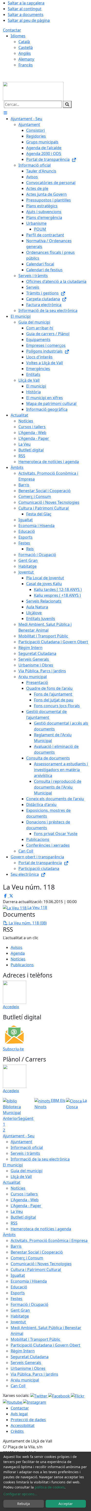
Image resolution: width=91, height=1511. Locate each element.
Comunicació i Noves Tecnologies (41, 1263)
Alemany (26, 59)
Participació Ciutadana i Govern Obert (45, 1345)
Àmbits (9, 1234)
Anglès (24, 53)
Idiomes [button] (18, 36)
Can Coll (18, 1385)
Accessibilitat (22, 1425)
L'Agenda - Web (25, 1199)
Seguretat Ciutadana (30, 1356)
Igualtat (18, 1275)
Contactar (12, 30)
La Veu (17, 1211)
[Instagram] (34, 1401)
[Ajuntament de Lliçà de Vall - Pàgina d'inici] (33, 90)
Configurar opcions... (20, 1494)
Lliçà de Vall (21, 1176)
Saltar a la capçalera (26, 3)
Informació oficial (27, 1147)
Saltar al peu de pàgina (29, 20)
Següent (25, 1118)
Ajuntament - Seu (18, 1136)
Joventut (18, 1322)
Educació (19, 1287)
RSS (14, 1223)
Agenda (18, 953)
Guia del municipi (26, 1170)
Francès (25, 65)
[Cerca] (67, 104)
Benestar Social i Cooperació (37, 1252)
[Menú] (5, 113)
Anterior (10, 1118)
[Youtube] (13, 1401)
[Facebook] (59, 1395)
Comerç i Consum (27, 1258)
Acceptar (65, 1503)
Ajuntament (21, 1141)
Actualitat (11, 1182)
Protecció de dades (28, 1419)
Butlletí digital (23, 1217)
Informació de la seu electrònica (40, 1159)
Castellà (25, 47)
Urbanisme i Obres (28, 1368)
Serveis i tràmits (25, 1153)
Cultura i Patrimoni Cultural (36, 1269)
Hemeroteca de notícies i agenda (41, 1229)
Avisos (16, 947)
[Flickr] (77, 1395)
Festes (16, 1298)
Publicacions (22, 965)
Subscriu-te (13, 1049)
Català (24, 41)
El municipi (13, 1165)
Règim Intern (23, 1351)
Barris (16, 1246)
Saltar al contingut (24, 8)
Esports (18, 1292)
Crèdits (17, 1431)
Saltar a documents (25, 14)
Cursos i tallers (24, 1194)
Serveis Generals (26, 1362)
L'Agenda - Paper (26, 1205)
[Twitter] (39, 1395)
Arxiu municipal (25, 1380)
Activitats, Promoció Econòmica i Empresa (49, 1240)
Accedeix (11, 1006)
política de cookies (50, 1487)
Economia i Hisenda (29, 1281)
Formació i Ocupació (29, 1304)
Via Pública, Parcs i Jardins (34, 1374)
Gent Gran (20, 1310)
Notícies (18, 959)
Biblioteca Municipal (12, 1109)
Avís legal (19, 1414)
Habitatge (20, 1316)
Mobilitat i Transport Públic (35, 1339)
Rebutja (23, 1503)
